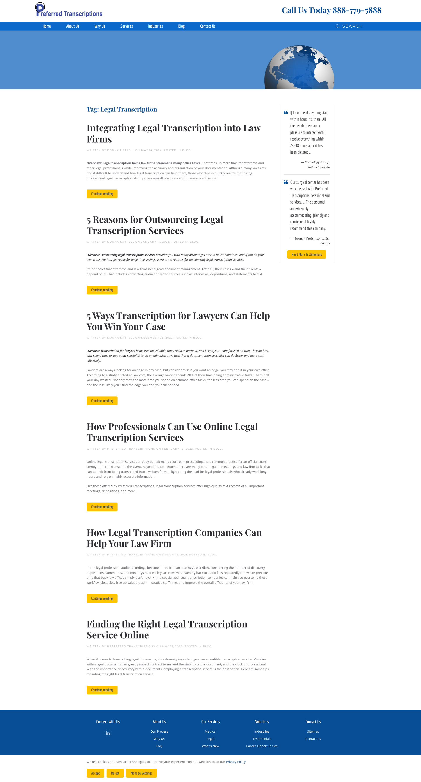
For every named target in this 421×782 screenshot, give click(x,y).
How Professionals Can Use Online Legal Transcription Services (172, 431)
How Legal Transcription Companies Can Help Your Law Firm (174, 537)
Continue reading (102, 193)
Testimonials (262, 739)
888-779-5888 (357, 9)
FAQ (159, 746)
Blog (181, 26)
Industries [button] (155, 26)
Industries (261, 731)
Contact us (313, 739)
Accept (95, 773)
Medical (210, 731)
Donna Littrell (120, 150)
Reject (115, 773)
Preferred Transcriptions (131, 448)
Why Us (159, 739)
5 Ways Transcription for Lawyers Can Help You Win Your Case (178, 320)
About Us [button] (72, 26)
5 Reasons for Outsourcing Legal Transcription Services (155, 224)
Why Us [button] (100, 26)
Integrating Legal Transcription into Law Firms (174, 133)
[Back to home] (68, 9)
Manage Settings (141, 773)
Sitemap (313, 731)
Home (47, 26)
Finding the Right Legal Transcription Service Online (167, 629)
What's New (210, 746)
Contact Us (208, 26)
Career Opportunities (262, 746)
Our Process (159, 731)
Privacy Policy (236, 762)
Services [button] (126, 26)
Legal (210, 739)
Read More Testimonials (307, 254)
